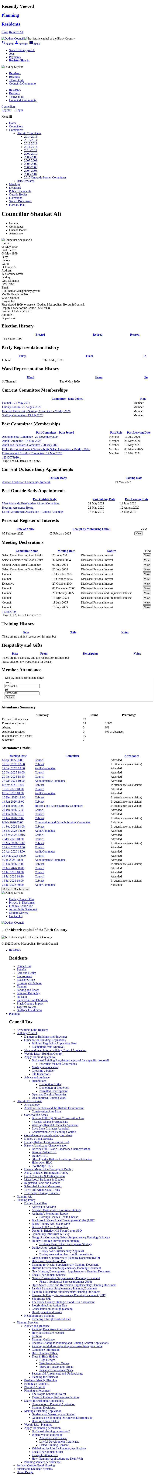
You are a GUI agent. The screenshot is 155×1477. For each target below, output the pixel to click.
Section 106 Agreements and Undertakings (57, 1373)
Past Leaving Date (138, 432)
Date (26, 632)
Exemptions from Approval (48, 1046)
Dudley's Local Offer (29, 1010)
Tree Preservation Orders (54, 1363)
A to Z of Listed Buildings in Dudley (46, 1172)
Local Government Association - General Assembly (33, 511)
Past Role (116, 432)
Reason (135, 334)
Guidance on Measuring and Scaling (53, 1414)
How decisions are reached (48, 1332)
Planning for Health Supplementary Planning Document (65, 1264)
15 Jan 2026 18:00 (13, 805)
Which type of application (47, 1434)
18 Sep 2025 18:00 (13, 764)
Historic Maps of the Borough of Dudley (48, 1169)
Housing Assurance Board (17, 507)
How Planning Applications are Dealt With (57, 1458)
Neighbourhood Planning (39, 1315)
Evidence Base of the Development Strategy (65, 1244)
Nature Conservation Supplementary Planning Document (66, 1278)
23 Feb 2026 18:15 (13, 834)
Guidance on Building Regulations (45, 1040)
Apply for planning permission (42, 1428)
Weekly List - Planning (38, 1424)
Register (6, 110)
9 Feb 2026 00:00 (12, 822)
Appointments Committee (50, 780)
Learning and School (29, 983)
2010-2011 (30, 150)
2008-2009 (30, 157)
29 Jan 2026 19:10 (13, 814)
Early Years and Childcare (32, 1000)
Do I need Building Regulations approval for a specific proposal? (70, 1060)
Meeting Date (66, 550)
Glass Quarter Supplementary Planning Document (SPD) (66, 1257)
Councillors (16, 126)
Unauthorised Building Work (49, 1097)
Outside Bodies (18, 194)
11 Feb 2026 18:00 (13, 826)
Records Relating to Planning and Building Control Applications (70, 1342)
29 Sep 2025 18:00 (13, 768)
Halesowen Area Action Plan (49, 1261)
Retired (97, 334)
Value (137, 653)
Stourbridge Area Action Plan (49, 1305)
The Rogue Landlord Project (49, 1394)
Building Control (27, 1033)
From (89, 356)
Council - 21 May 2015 (16, 402)
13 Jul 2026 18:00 (13, 872)
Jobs (11, 53)
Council (39, 760)
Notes (125, 632)
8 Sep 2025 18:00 (12, 760)
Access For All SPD (44, 1206)
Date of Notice (25, 529)
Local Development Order (47, 1451)
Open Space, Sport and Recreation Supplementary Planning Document (74, 1285)
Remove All (16, 32)
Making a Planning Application (42, 1411)
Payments (15, 57)
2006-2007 (30, 163)
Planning (22, 986)
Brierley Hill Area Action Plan (50, 1227)
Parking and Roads (28, 989)
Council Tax (24, 966)
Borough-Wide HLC (44, 1152)
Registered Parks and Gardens (42, 1183)
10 (17, 457)
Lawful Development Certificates (59, 1441)
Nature (111, 550)
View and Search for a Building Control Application (55, 1050)
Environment (24, 976)
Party (22, 356)
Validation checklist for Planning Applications (59, 1448)
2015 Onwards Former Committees (45, 177)
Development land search (47, 1312)
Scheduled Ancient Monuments (43, 1186)
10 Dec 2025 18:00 (13, 797)
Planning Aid (24, 1196)
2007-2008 (30, 160)
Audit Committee (45, 768)
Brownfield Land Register (32, 1029)
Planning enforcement (37, 1390)
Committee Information (46, 1349)
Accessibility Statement (23, 909)
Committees (16, 129)
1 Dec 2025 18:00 (13, 789)
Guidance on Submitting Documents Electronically (62, 1417)
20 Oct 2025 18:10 (13, 776)
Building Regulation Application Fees (54, 1043)
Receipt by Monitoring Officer (91, 529)
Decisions (15, 187)
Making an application (45, 1067)
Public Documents (20, 191)
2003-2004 (30, 174)
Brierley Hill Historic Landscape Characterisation (61, 1148)
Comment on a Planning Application (53, 1404)
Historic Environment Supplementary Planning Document (66, 1268)
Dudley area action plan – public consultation (66, 1254)
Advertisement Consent (53, 1438)
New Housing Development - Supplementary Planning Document (71, 1271)
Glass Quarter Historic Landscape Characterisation (62, 1159)
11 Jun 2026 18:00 (13, 864)
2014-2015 (30, 136)
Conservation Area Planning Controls (54, 1131)
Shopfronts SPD (41, 1298)
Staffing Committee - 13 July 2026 (22, 415)
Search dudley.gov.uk (22, 50)
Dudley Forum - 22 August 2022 (21, 407)
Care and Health (26, 972)
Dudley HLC (40, 1155)
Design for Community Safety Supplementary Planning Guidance (71, 1237)
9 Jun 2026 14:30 (12, 859)
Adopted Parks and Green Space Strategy (56, 1210)
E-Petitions (15, 197)
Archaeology (32, 1104)
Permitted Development (53, 1091)
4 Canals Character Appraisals (50, 1121)
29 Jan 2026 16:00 (13, 818)
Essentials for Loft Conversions (58, 1063)
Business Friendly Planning (40, 1380)
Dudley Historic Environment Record (46, 1142)
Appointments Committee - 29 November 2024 (30, 436)
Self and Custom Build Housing (36, 1465)
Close (5, 32)
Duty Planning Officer (45, 1353)
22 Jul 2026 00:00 (13, 884)
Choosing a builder (43, 1070)
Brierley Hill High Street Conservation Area (58, 1118)
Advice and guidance (37, 1077)
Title (73, 632)
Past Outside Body (45, 499)
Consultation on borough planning (52, 1308)
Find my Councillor (21, 906)
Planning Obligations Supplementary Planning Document (66, 1291)
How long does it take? (45, 1421)
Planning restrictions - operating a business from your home (67, 1346)
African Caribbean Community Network (26, 482)
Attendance (131, 755)
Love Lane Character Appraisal (50, 1128)
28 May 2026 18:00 (14, 855)
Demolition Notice (50, 1084)
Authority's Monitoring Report (50, 1213)
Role (143, 398)
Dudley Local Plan (35, 1203)
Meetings (14, 184)
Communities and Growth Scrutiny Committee (62, 822)
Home (12, 123)
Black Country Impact (30, 1003)
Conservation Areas (36, 1114)
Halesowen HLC (42, 1162)
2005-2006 (30, 167)
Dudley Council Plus (21, 899)
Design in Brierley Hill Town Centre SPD (57, 1230)
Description (90, 653)
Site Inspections (41, 1074)
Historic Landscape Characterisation (45, 1145)
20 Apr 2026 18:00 (13, 851)
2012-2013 (30, 143)
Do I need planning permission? (51, 1431)
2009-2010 (30, 153)
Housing (22, 996)
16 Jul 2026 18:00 (13, 880)
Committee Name (27, 550)
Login (19, 110)
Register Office (26, 979)
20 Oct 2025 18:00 (13, 772)
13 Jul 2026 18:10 (13, 876)
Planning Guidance (43, 1339)
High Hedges (47, 1359)
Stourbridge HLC (42, 1165)
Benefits (21, 969)
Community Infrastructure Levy (51, 1234)
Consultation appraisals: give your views (48, 1135)
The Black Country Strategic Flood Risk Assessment (63, 1302)
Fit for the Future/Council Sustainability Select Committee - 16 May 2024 (46, 449)
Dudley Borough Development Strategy (55, 1240)
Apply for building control (40, 1057)
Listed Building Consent (53, 1445)
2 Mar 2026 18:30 (13, 839)
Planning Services (27, 1322)
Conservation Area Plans (46, 1111)
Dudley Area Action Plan (47, 1247)
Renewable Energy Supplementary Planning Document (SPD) (69, 1295)
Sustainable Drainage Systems (35, 1468)
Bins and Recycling (28, 993)
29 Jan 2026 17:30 (13, 809)
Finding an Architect (36, 1383)
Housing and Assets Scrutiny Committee (59, 805)
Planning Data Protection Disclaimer (53, 1329)
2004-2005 (30, 170)
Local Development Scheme (49, 1274)
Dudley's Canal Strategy (38, 1138)
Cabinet (39, 764)
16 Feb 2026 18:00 (13, 830)
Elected (40, 334)
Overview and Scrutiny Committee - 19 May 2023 (32, 453)
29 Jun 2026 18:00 (13, 868)
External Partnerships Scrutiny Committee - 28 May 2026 (36, 411)
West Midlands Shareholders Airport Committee (30, 503)
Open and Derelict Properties (49, 1094)
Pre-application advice (45, 1455)
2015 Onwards (25, 180)
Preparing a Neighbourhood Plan (51, 1319)
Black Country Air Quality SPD (51, 1223)
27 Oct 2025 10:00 (13, 780)
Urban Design (25, 1472)
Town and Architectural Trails (42, 1189)
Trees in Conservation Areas (56, 1366)
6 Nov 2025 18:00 (13, 785)
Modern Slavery (18, 912)
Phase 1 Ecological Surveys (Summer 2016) (65, 1281)
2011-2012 (30, 146)
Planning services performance (42, 1462)
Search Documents (20, 201)
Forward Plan (17, 204)
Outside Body (58, 477)
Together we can (26, 1006)
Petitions (37, 1336)
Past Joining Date (104, 499)
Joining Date (134, 477)
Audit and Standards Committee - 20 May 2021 (30, 445)
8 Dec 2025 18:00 (13, 793)
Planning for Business (45, 1376)
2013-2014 (30, 140)
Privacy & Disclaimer (22, 902)
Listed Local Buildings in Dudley (44, 1179)
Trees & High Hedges (45, 1356)
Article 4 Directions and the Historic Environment (54, 1108)
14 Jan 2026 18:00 (13, 801)
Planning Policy (26, 1200)
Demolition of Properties (54, 1087)
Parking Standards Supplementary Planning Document (64, 1288)
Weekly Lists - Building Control (43, 1053)
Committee (72, 755)
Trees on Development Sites (56, 1370)
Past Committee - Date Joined (55, 432)
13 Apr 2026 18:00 (13, 847)
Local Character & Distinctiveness (44, 1176)
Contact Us (15, 916)
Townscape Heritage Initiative (42, 1193)
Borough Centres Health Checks (58, 1217)
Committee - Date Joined (67, 398)
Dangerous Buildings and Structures (45, 1036)
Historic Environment (29, 1101)
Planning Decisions (43, 1407)
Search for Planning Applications (44, 1400)
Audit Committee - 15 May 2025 (21, 440)
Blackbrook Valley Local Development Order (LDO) (63, 1220)
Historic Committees (29, 133)
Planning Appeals (34, 1387)
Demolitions (39, 1080)
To (144, 356)
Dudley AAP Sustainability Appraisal (61, 1251)
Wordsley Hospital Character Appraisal (55, 1125)
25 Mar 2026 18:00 (13, 843)
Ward (30, 377)
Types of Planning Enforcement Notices (55, 1397)
